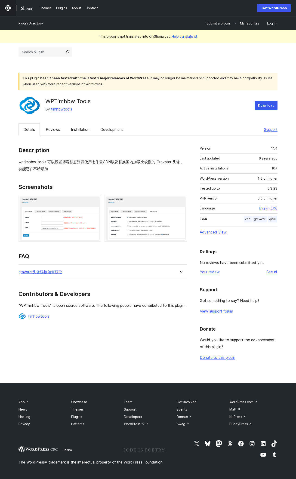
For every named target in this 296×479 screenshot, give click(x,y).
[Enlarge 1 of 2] (94, 201)
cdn (247, 219)
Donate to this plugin (217, 357)
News (22, 409)
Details (29, 129)
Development (111, 129)
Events (182, 409)
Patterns (77, 424)
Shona (67, 450)
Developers (133, 417)
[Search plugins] (67, 52)
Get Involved (187, 402)
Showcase (79, 402)
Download (266, 105)
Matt (234, 409)
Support (271, 129)
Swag (183, 424)
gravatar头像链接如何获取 (40, 272)
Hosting (24, 417)
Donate (184, 417)
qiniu (272, 219)
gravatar (259, 219)
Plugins (76, 417)
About (23, 402)
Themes (77, 409)
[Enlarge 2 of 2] (180, 201)
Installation (80, 129)
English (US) (268, 208)
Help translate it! (184, 36)
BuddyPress (240, 424)
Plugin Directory (30, 23)
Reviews (53, 129)
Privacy (24, 424)
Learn (128, 402)
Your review (210, 272)
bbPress (237, 417)
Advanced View (213, 232)
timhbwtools (61, 109)
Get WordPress (274, 8)
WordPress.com (243, 402)
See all (272, 272)
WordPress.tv (136, 424)
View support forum (216, 311)
